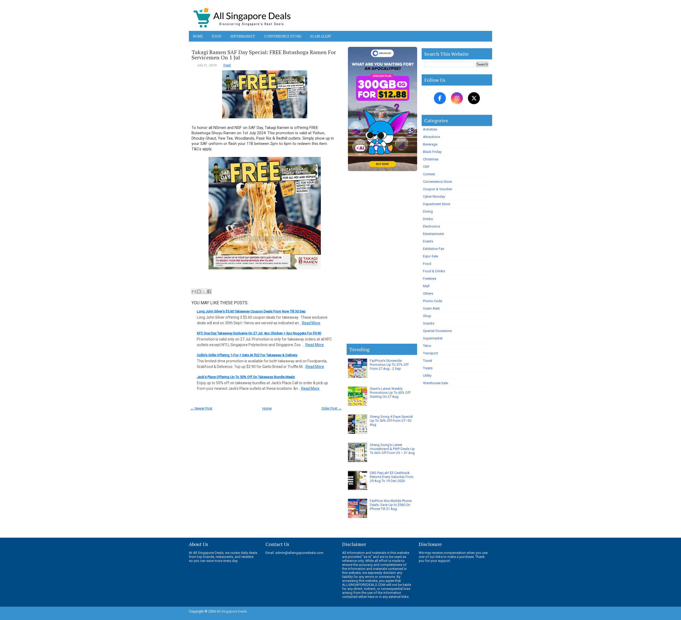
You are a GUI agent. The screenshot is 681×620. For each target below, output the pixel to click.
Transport (430, 353)
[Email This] (194, 291)
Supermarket (242, 36)
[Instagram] (457, 98)
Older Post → (331, 408)
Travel (427, 361)
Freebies (429, 279)
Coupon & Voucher (437, 189)
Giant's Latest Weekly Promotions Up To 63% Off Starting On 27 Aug (390, 393)
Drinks (428, 219)
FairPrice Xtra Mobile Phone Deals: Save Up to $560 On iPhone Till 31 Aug (391, 505)
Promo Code (432, 301)
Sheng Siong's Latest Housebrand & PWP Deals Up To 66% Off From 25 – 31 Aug (392, 449)
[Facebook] (440, 98)
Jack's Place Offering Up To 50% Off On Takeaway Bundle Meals (246, 377)
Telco (427, 346)
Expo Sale (430, 256)
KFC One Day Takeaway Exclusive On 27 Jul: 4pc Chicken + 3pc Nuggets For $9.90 (259, 333)
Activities (430, 129)
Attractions (431, 137)
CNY (426, 167)
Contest (429, 174)
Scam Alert (320, 36)
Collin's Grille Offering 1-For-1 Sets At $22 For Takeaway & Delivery (247, 355)
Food (217, 36)
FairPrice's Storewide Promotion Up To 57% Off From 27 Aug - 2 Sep (389, 365)
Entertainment (433, 234)
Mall (426, 286)
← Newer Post (201, 408)
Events (428, 241)
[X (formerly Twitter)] (474, 98)
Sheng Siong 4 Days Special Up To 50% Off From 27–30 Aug (391, 421)
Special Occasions (437, 331)
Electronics (431, 226)
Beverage (430, 144)
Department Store (436, 204)
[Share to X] (204, 291)
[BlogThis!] (199, 291)
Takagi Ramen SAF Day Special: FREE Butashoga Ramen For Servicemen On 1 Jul (264, 55)
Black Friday (432, 152)
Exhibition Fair (433, 249)
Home (198, 36)
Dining (428, 211)
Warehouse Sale (435, 383)
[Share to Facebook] (209, 291)
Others (428, 293)
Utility (427, 376)
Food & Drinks (434, 271)
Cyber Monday (434, 196)
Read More (311, 323)
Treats (428, 368)
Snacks (428, 323)
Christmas (430, 159)
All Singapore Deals (232, 611)
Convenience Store (282, 36)
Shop (427, 316)
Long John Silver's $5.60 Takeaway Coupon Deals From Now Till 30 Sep (251, 311)
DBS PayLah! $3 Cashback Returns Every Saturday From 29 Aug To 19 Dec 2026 (391, 477)
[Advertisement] (382, 258)
